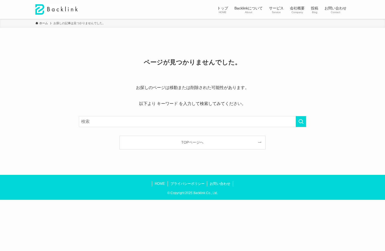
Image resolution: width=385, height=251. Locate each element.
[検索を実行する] (301, 121)
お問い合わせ (220, 184)
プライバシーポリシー (187, 184)
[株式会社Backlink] (56, 9)
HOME (160, 184)
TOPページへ (192, 142)
